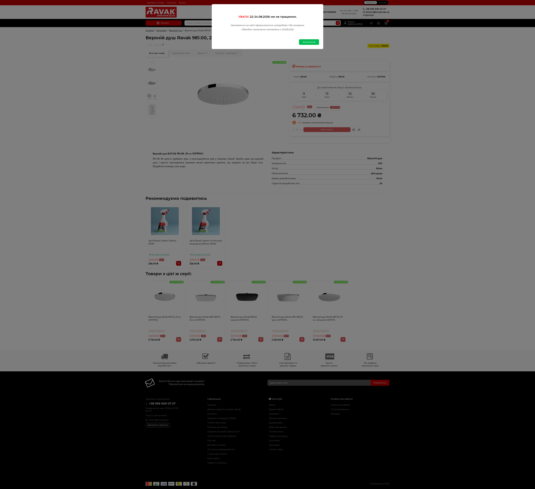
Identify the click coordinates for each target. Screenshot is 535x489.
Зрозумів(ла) (309, 42)
